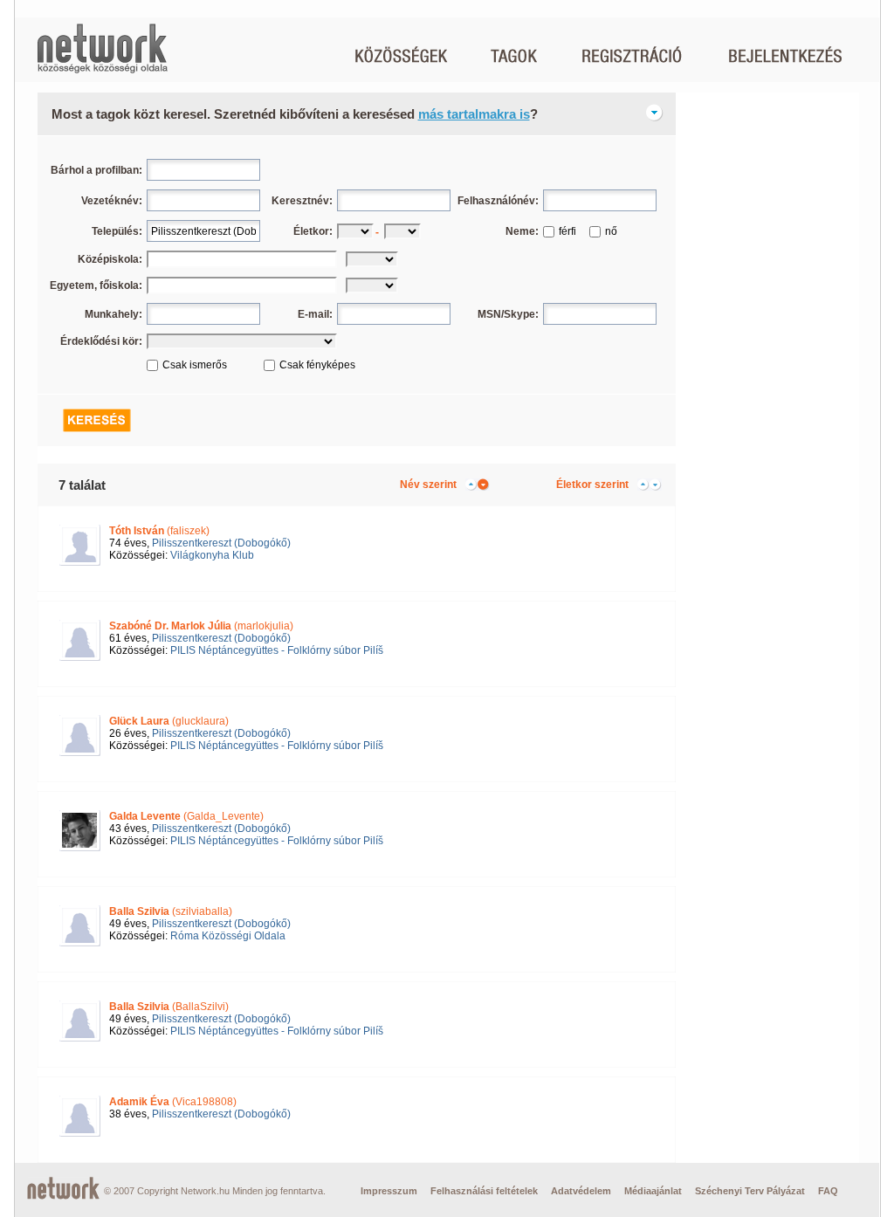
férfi (567, 231)
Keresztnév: (302, 201)
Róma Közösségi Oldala (227, 936)
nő (611, 231)
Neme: (522, 231)
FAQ (828, 1191)
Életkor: (313, 231)
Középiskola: (110, 259)
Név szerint (428, 484)
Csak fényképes (317, 365)
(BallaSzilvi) (169, 1006)
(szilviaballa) (170, 911)
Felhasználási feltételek (484, 1191)
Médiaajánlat (653, 1191)
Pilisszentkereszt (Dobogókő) (221, 543)
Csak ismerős (194, 365)
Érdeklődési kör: (101, 341)
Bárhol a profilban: (96, 170)
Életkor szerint (592, 484)
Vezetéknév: (111, 201)
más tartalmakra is (474, 114)
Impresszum (389, 1191)
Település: (117, 231)
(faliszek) (159, 531)
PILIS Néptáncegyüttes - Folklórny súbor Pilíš (276, 650)
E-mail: (315, 314)
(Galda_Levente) (186, 816)
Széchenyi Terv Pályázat (750, 1191)
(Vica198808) (173, 1102)
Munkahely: (113, 314)
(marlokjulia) (201, 626)
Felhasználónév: (498, 201)
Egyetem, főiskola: (96, 285)
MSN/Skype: (508, 314)
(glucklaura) (169, 721)
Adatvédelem (581, 1191)
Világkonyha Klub (212, 555)
